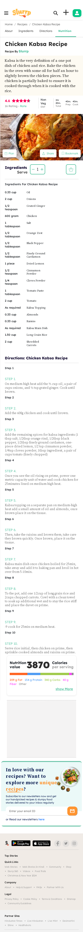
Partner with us (55, 887)
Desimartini (68, 920)
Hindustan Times (13, 920)
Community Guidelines (19, 903)
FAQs (39, 887)
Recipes (22, 24)
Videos (26, 871)
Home (9, 24)
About (8, 887)
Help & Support (24, 887)
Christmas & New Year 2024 (22, 875)
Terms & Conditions (52, 899)
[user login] (77, 13)
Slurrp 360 (13, 871)
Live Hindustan (35, 920)
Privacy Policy (11, 899)
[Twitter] (65, 843)
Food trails (40, 871)
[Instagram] (74, 843)
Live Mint (52, 920)
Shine (11, 925)
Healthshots (24, 925)
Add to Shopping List (71, 169)
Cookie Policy (30, 899)
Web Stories (11, 866)
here (41, 819)
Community (55, 866)
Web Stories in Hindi (33, 866)
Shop (68, 866)
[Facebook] (57, 843)
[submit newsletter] (72, 811)
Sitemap (71, 899)
